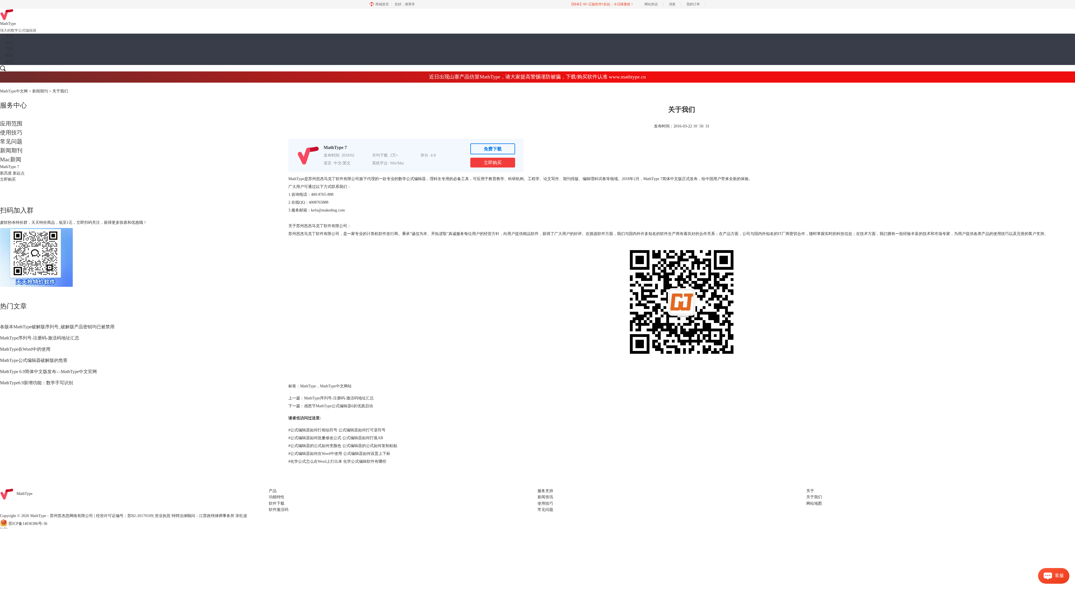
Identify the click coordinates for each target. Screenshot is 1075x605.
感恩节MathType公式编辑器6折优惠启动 (338, 406)
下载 (9, 49)
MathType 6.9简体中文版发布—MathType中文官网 (48, 371)
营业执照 (162, 516)
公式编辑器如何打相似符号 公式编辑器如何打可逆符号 (336, 430)
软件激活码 (278, 510)
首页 (9, 36)
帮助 (9, 55)
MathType (296, 179)
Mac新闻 (10, 159)
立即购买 (493, 162)
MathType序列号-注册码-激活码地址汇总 (39, 338)
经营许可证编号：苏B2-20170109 (124, 516)
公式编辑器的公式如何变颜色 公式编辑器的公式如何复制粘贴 (342, 446)
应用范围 (11, 123)
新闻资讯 (545, 497)
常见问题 (11, 141)
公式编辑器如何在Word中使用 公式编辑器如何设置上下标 (339, 454)
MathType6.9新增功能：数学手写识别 (36, 382)
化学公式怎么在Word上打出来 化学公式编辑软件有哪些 (337, 461)
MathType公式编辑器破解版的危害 (33, 360)
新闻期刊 (40, 91)
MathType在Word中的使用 (25, 349)
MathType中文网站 (336, 386)
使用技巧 (11, 132)
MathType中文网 (14, 91)
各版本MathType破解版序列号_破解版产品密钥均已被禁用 (57, 326)
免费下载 (493, 148)
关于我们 (814, 497)
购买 (9, 62)
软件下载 (276, 503)
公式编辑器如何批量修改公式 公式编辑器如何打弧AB (335, 438)
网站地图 (814, 503)
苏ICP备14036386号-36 (27, 524)
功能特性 (276, 497)
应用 (9, 43)
